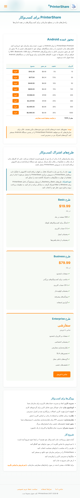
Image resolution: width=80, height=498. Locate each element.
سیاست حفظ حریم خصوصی (27, 489)
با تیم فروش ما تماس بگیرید (17, 465)
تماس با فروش (62, 374)
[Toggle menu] (5, 6)
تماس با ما (59, 489)
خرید (15, 71)
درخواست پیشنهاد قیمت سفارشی (45, 118)
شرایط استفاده (46, 489)
